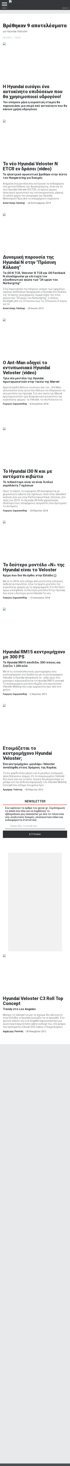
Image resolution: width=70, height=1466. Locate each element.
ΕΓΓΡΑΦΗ (35, 834)
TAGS (17, 37)
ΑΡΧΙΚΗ (7, 37)
